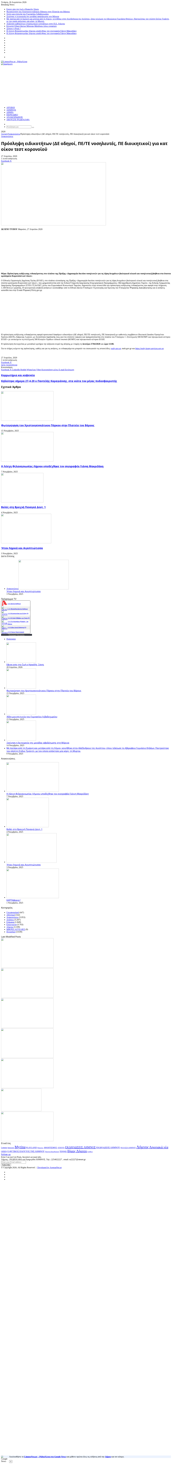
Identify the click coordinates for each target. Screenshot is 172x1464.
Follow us (6, 1154)
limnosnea (11, 1148)
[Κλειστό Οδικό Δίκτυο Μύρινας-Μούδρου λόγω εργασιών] (21, 1110)
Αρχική (4, 134)
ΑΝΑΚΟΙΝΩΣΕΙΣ (14, 117)
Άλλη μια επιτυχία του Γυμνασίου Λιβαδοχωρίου (27, 14)
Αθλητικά (10, 915)
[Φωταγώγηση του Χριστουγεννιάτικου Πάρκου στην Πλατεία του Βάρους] (27, 420)
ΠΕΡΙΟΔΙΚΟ (12, 115)
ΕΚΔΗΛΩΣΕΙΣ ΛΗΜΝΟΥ (108, 1147)
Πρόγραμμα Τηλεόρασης (16, 635)
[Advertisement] (86, 85)
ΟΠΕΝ (4, 1151)
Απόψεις (10, 920)
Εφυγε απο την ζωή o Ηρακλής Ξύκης (22, 9)
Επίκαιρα (10, 922)
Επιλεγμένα (11, 924)
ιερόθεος (90, 1151)
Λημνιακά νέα (158, 1147)
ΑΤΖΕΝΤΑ (61, 1148)
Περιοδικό (10, 932)
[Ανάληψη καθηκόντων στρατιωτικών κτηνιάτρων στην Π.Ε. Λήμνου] (27, 1087)
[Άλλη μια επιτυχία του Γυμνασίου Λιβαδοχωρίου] (21, 714)
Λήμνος (9, 927)
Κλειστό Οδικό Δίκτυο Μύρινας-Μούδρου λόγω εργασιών (31, 26)
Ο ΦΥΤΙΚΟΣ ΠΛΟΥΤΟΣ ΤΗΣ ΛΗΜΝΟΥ (26, 1151)
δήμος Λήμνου (77, 1151)
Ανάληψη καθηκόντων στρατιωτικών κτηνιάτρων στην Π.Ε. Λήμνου (35, 24)
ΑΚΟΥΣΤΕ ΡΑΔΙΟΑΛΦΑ (18, 119)
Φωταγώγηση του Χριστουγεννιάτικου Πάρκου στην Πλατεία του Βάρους (38, 11)
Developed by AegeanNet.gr (49, 1167)
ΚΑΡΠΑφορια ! (13, 900)
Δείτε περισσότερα (9, 365)
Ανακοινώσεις (14, 134)
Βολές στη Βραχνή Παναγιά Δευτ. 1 (23, 507)
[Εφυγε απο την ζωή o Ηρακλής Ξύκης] (21, 662)
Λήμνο (108, 1457)
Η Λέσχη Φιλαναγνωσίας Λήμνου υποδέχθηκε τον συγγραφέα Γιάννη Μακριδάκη (41, 31)
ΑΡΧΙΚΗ (10, 107)
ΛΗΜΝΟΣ (11, 110)
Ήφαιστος (40, 1148)
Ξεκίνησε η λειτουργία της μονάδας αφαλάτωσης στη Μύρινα (32, 16)
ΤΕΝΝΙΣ (63, 1151)
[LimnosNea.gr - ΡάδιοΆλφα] (14, 61)
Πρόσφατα (11, 639)
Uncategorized (12, 912)
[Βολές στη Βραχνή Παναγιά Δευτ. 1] (22, 502)
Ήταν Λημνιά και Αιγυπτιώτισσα (22, 548)
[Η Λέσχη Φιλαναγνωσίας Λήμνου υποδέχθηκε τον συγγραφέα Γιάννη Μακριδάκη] (27, 461)
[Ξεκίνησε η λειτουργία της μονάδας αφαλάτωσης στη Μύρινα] (21, 740)
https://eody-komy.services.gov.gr (149, 348)
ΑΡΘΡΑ (10, 112)
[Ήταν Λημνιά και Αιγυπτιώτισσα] (26, 542)
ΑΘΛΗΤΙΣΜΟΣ (50, 1147)
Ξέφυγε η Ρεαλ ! (13, 28)
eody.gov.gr (116, 348)
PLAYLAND (31, 1147)
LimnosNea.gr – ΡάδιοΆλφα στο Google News (45, 1457)
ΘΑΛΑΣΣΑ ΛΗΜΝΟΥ (128, 1148)
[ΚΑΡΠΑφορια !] (32, 897)
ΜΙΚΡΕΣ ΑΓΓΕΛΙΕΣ (15, 929)
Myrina (20, 1147)
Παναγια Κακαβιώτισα (52, 1151)
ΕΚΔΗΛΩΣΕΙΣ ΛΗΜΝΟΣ (80, 1147)
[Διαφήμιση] (6, 64)
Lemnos (4, 1148)
